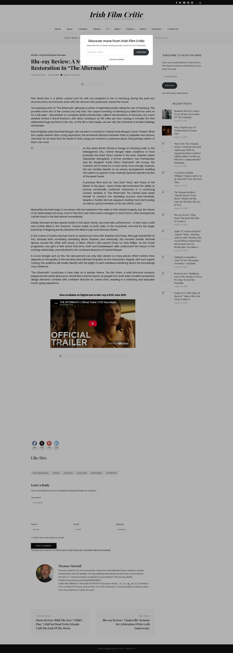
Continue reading (116, 59)
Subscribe (141, 52)
